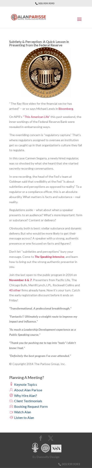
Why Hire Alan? (25, 395)
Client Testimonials (27, 401)
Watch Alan (22, 412)
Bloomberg (66, 108)
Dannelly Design (48, 457)
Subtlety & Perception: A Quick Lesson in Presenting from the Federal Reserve (39, 43)
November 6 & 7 (20, 280)
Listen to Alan (23, 417)
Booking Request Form (30, 406)
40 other (15, 290)
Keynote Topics (25, 384)
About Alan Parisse (27, 390)
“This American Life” (36, 117)
